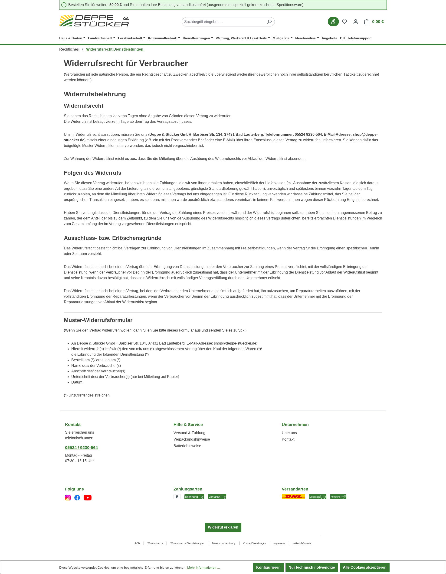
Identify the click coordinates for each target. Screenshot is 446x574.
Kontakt (288, 439)
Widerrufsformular (302, 543)
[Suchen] (269, 21)
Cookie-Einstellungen (254, 543)
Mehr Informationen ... (203, 567)
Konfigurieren (268, 567)
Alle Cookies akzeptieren (365, 567)
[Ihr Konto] (355, 21)
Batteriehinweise (187, 446)
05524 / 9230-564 (81, 447)
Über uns (289, 433)
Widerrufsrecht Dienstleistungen (187, 543)
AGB (137, 543)
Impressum (279, 543)
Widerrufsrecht (155, 543)
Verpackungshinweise (192, 439)
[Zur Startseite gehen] (94, 20)
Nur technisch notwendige (312, 567)
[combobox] (223, 21)
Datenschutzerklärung (224, 543)
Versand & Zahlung (189, 433)
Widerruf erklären (223, 527)
